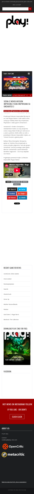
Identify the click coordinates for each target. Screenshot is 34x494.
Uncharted (24, 182)
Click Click (17, 416)
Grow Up (6, 299)
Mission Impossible (16, 182)
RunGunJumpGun (9, 284)
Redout (6, 309)
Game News (7, 79)
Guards (6, 289)
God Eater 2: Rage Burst (11, 314)
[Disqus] (17, 239)
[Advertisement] (17, 51)
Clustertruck (7, 294)
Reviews (24, 79)
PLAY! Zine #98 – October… (13, 360)
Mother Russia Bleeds (10, 304)
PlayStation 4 (24, 111)
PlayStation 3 (16, 111)
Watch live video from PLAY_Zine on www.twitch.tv (14, 482)
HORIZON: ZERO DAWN (11, 274)
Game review (14, 79)
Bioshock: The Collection (11, 319)
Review (19, 79)
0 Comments (21, 113)
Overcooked (7, 279)
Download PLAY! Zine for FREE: (16, 328)
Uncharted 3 (17, 184)
